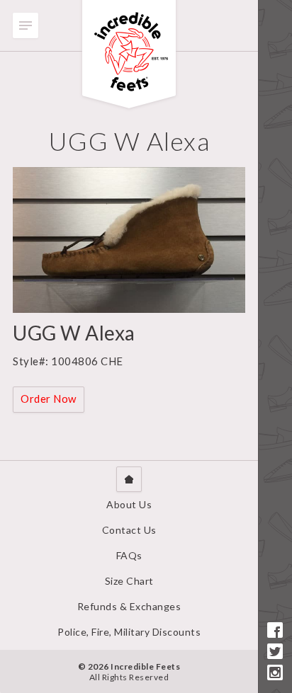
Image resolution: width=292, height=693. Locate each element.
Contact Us (129, 530)
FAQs (129, 555)
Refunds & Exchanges (129, 606)
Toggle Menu (25, 25)
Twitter (275, 651)
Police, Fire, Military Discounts (129, 632)
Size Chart (129, 581)
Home (129, 479)
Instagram (275, 672)
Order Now (49, 398)
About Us (129, 504)
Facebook (275, 630)
